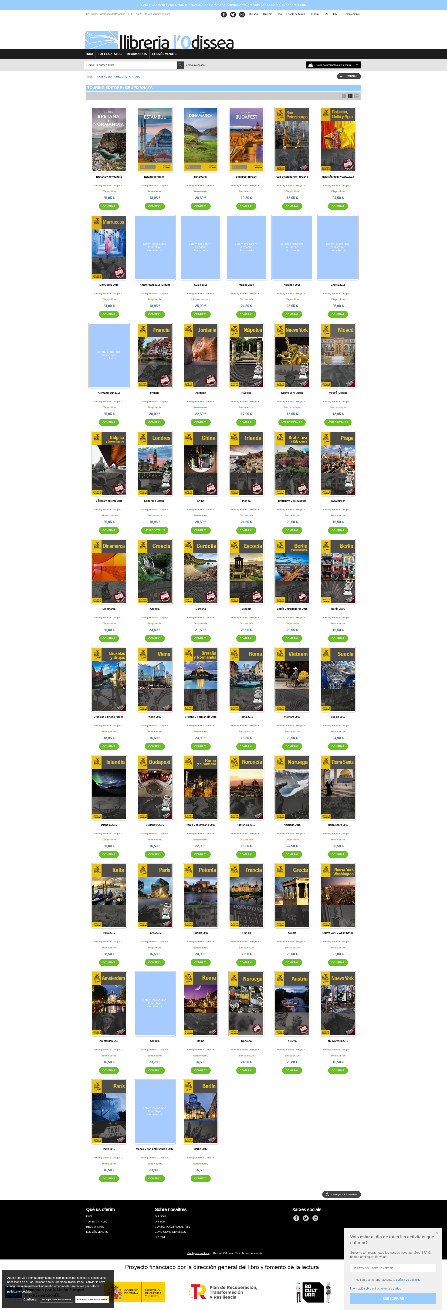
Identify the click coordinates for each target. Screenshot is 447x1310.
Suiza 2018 (200, 284)
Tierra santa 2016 (338, 824)
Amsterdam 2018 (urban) (155, 284)
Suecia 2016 (338, 716)
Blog (279, 14)
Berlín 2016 (338, 608)
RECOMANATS (137, 54)
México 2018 (246, 284)
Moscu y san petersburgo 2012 (154, 1149)
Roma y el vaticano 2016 (200, 824)
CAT (326, 14)
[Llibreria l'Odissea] (159, 35)
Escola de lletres (295, 14)
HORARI (160, 1237)
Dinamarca (200, 176)
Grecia (292, 932)
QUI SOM (160, 1216)
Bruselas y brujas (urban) (109, 716)
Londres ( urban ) (155, 500)
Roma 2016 (246, 716)
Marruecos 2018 (109, 284)
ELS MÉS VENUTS (164, 54)
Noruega (246, 1040)
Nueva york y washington (338, 932)
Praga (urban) (338, 500)
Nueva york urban (292, 392)
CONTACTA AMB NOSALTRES (172, 1226)
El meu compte (351, 14)
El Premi (314, 14)
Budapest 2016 (155, 824)
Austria (292, 1040)
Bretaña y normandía (109, 176)
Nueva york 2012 (338, 1040)
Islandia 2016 (109, 824)
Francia (154, 392)
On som (267, 14)
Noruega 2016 (292, 824)
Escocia (246, 608)
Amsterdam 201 (109, 1040)
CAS (335, 14)
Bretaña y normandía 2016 (201, 716)
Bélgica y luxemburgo (109, 500)
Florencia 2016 (246, 824)
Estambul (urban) (155, 176)
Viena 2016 (154, 716)
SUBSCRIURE (393, 1298)
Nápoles (246, 392)
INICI (89, 54)
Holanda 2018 (292, 284)
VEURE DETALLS (292, 422)
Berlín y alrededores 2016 (292, 608)
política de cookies (19, 1291)
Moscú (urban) (338, 392)
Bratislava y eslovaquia (292, 500)
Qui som (253, 14)
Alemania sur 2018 (109, 392)
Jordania (200, 392)
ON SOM (160, 1221)
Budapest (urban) (246, 176)
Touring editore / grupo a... (109, 185)
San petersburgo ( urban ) (292, 176)
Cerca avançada (195, 65)
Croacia (154, 608)
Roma (200, 1040)
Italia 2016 (109, 932)
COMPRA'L (108, 206)
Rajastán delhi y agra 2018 (338, 176)
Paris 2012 (109, 1149)
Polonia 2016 (200, 932)
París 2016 (155, 932)
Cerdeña (201, 608)
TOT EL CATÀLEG (110, 54)
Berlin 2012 (200, 1149)
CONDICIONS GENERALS (170, 1231)
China (200, 500)
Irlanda (246, 500)
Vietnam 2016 (292, 716)
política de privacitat (408, 1279)
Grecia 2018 (338, 284)
